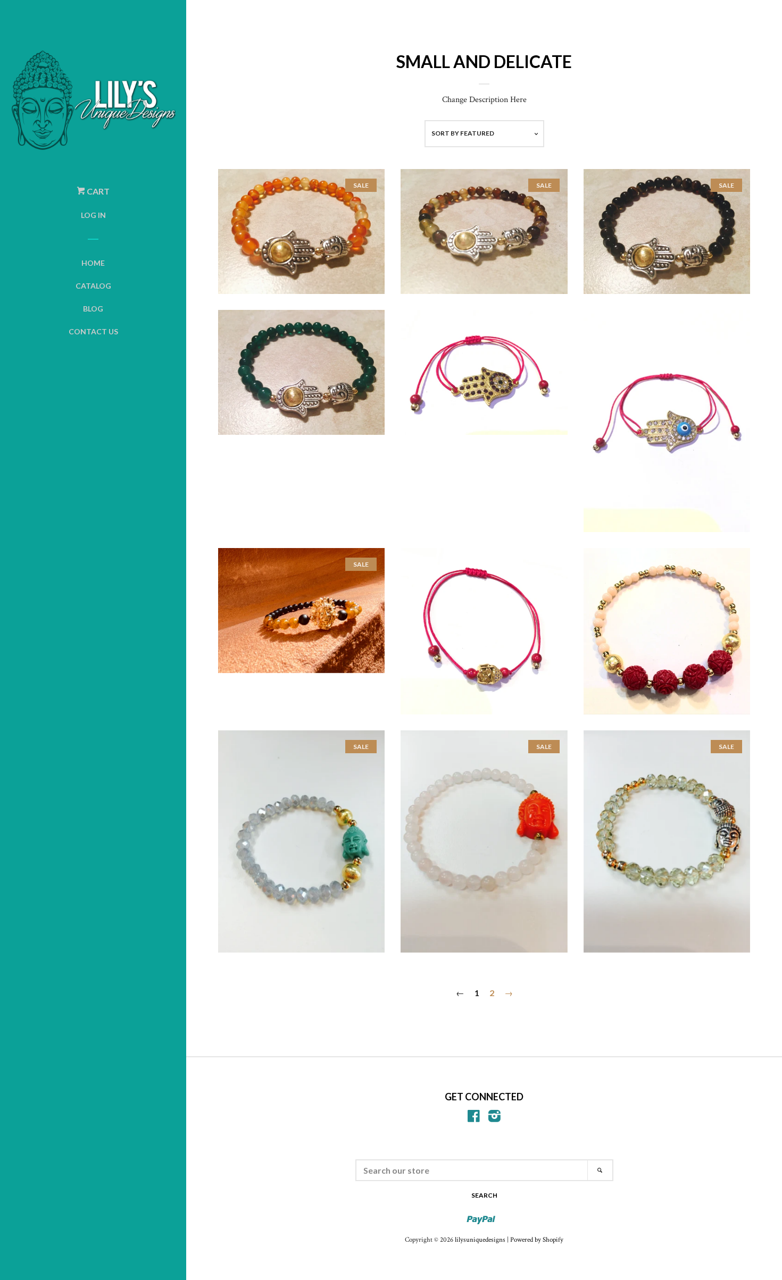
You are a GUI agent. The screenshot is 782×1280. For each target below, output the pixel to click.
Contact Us (93, 331)
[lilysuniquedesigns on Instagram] (494, 1118)
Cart (97, 191)
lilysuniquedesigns (480, 1239)
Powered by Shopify (536, 1239)
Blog (93, 308)
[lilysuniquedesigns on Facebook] (473, 1118)
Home (93, 262)
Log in (93, 215)
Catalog (93, 285)
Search (484, 1195)
